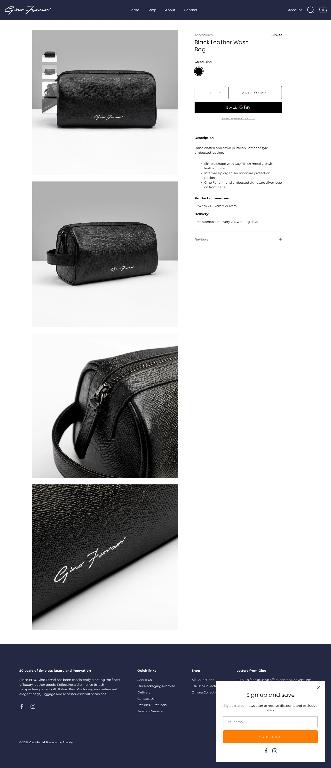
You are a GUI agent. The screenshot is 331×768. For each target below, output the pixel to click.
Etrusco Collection (206, 686)
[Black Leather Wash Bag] (49, 54)
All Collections (203, 680)
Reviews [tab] (201, 239)
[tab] (238, 189)
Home (134, 10)
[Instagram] (274, 750)
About (170, 10)
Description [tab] (204, 138)
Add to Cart (255, 93)
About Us (144, 680)
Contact (190, 10)
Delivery (143, 692)
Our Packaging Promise (156, 686)
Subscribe (270, 737)
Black (199, 71)
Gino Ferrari (37, 742)
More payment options (238, 118)
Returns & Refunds (151, 705)
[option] (50, 55)
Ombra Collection (206, 692)
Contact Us (145, 698)
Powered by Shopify (59, 742)
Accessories (204, 35)
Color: (204, 62)
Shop (152, 10)
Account (295, 10)
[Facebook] (266, 750)
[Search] (310, 10)
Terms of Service (150, 711)
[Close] (319, 687)
